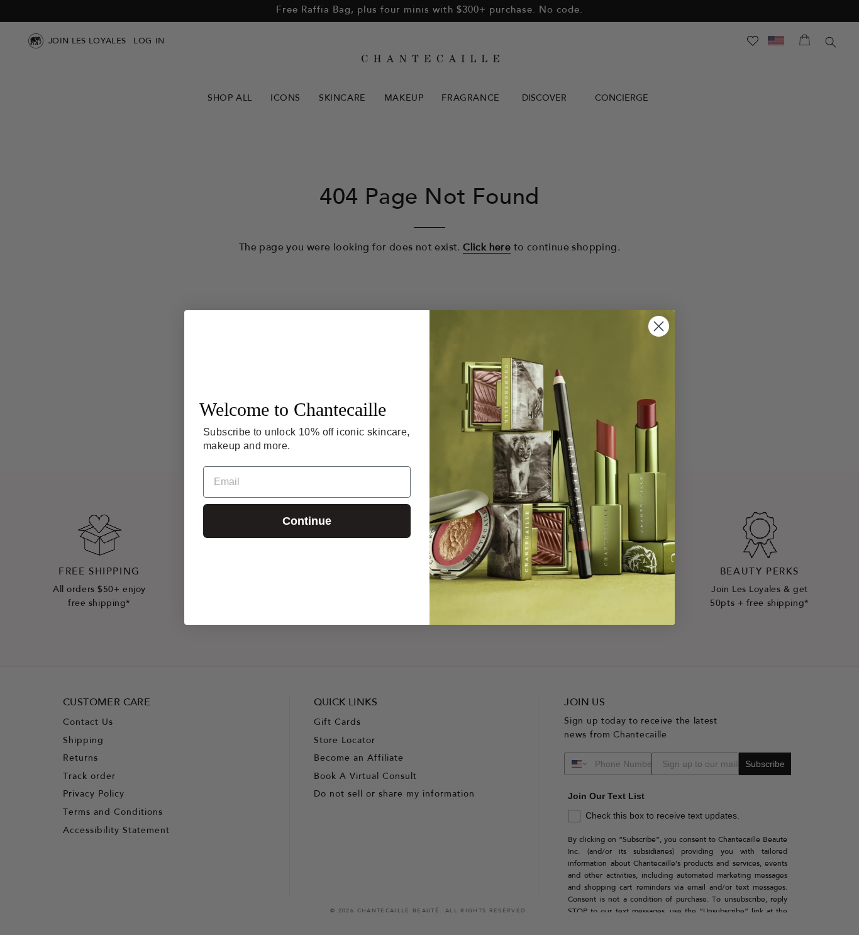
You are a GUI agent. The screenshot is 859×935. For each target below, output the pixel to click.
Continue (306, 521)
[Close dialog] (659, 326)
